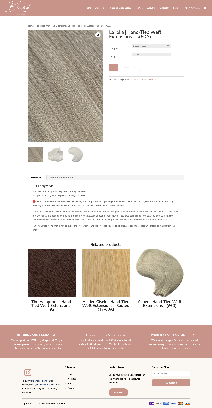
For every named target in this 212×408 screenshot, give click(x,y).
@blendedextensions (41, 380)
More (175, 8)
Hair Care (139, 8)
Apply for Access (192, 8)
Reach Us (118, 392)
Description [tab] (37, 177)
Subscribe (171, 382)
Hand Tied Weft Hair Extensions (50, 25)
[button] (98, 34)
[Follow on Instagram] (27, 372)
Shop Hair (99, 8)
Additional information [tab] (61, 177)
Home (88, 8)
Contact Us (164, 8)
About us (151, 8)
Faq (69, 383)
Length (114, 48)
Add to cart (131, 67)
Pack (113, 56)
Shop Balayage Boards (120, 8)
